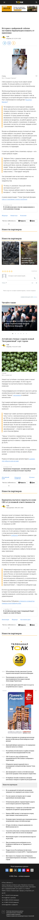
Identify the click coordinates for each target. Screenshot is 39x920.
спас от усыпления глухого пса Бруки (14, 199)
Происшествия (10, 507)
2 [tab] (15, 334)
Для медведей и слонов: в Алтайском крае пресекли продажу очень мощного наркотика (21, 772)
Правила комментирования (13, 914)
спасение (23, 215)
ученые (31, 477)
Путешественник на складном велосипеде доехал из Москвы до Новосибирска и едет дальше (20, 739)
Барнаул (5, 215)
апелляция (5, 619)
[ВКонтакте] (9, 43)
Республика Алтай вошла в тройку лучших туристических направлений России (20, 751)
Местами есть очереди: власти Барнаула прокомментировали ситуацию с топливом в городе (21, 857)
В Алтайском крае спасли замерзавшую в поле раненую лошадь (18, 208)
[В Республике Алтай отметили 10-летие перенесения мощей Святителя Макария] (19, 318)
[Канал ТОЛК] (32, 220)
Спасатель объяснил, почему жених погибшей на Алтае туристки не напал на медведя (21, 832)
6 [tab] (26, 334)
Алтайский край (5, 478)
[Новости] (22, 220)
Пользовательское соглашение (14, 912)
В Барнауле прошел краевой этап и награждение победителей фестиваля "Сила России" (20, 766)
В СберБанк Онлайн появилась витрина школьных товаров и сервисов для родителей (21, 778)
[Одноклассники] (13, 43)
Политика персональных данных (14, 911)
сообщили (14, 535)
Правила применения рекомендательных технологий (20, 916)
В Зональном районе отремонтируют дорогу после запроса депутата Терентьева (20, 802)
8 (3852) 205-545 (8, 900)
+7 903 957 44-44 (8, 895)
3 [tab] (18, 334)
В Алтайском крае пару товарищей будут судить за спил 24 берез (18, 612)
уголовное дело (25, 619)
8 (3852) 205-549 (8, 902)
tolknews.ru (9, 882)
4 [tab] (21, 334)
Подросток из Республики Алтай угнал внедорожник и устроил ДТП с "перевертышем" (21, 851)
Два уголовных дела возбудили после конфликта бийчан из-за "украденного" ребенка (19, 844)
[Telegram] (4, 43)
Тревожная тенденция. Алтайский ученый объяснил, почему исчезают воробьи (19, 470)
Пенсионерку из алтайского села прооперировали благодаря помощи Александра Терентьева (18, 679)
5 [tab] (23, 334)
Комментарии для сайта (29, 297)
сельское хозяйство (18, 478)
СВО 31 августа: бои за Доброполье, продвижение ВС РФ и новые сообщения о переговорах (20, 758)
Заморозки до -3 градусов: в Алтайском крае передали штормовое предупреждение (20, 808)
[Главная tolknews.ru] (19, 2)
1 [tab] (13, 334)
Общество (9, 38)
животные (13, 215)
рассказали (17, 395)
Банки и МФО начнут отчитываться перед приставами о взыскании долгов (20, 814)
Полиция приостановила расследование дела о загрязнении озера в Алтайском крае (21, 820)
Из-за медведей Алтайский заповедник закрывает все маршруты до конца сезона (19, 791)
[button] (22, 52)
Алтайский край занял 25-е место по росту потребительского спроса (20, 686)
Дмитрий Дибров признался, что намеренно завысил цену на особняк (20, 746)
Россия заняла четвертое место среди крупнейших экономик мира (18, 797)
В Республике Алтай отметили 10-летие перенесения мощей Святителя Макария (20, 323)
